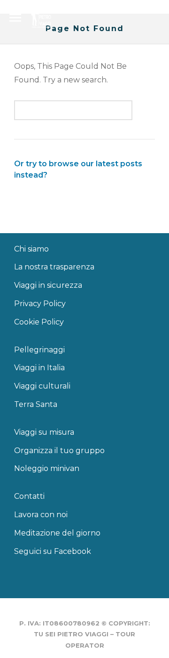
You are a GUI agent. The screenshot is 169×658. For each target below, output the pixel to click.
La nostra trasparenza (54, 266)
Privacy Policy (40, 303)
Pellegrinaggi (39, 349)
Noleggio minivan (46, 468)
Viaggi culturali (42, 386)
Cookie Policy (39, 321)
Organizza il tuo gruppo (59, 450)
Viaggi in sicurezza (48, 285)
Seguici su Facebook (52, 551)
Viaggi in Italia (39, 367)
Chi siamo (31, 248)
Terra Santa (35, 404)
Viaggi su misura (44, 432)
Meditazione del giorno (57, 532)
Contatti (29, 496)
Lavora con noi (41, 514)
